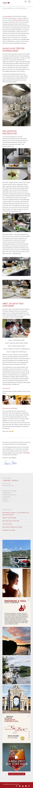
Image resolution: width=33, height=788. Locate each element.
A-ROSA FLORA (17, 20)
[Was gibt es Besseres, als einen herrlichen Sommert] (16, 757)
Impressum (5, 498)
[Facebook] (17, 786)
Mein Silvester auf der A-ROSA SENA (10, 521)
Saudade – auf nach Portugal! (9, 517)
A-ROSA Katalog (6, 496)
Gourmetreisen (8, 16)
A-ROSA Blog (26, 453)
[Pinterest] (29, 786)
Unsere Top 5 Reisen (7, 524)
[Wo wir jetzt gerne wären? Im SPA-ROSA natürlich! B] (16, 583)
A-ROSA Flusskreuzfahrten (9, 494)
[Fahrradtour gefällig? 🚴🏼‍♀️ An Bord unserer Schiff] (16, 670)
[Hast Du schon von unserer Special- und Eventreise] (16, 728)
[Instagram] (26, 786)
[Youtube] (23, 786)
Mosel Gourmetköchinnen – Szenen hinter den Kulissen (14, 8)
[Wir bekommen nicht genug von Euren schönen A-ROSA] (16, 641)
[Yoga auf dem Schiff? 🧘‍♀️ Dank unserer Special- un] (16, 612)
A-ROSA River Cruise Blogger (9, 490)
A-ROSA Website (6, 492)
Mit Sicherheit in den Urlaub (8, 530)
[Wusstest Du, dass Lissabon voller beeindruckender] (16, 699)
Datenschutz (5, 500)
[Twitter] (20, 786)
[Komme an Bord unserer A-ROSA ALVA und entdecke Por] (16, 554)
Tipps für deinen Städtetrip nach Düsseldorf (12, 527)
